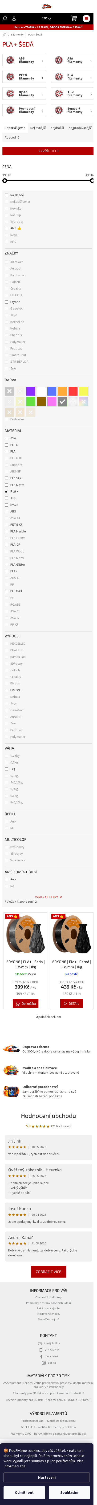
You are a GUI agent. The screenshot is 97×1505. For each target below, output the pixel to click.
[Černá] (9, 391)
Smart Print (18, 355)
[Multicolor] (83, 401)
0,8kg (14, 796)
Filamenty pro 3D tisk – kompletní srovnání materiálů (48, 1393)
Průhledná (17, 419)
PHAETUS (17, 650)
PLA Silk (15, 478)
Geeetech (17, 308)
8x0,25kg (16, 802)
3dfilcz (52, 1363)
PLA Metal (17, 558)
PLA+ (13, 571)
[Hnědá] (41, 401)
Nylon (14, 504)
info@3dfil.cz (52, 1343)
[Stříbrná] (9, 401)
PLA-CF (15, 544)
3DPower (17, 262)
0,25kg (15, 756)
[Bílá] (41, 391)
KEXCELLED (17, 643)
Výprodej (16, 221)
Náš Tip (15, 215)
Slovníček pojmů (48, 1319)
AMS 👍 (15, 228)
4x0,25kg (16, 782)
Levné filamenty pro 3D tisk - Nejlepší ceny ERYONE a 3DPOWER (48, 1400)
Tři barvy (16, 853)
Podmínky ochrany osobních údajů (48, 1303)
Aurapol (16, 268)
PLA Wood (17, 551)
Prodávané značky (48, 1314)
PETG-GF (16, 591)
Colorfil (15, 282)
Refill (13, 235)
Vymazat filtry (46, 897)
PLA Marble (18, 531)
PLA (13, 451)
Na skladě (17, 195)
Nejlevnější (38, 128)
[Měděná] (20, 412)
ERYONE (15, 690)
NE (12, 828)
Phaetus (16, 335)
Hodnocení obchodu (48, 1115)
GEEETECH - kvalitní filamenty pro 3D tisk (48, 1427)
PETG (14, 445)
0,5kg (14, 762)
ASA (13, 438)
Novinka (15, 208)
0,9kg (14, 789)
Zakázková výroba (49, 1308)
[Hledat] (4, 18)
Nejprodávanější (80, 128)
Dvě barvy (17, 847)
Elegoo (15, 683)
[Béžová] (30, 412)
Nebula (15, 328)
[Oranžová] (62, 391)
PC (12, 598)
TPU (13, 498)
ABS (13, 511)
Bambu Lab (18, 275)
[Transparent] (73, 401)
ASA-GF (15, 518)
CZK (44, 18)
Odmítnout (24, 1492)
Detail (74, 1003)
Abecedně (12, 137)
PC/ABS (15, 604)
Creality (16, 288)
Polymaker (18, 342)
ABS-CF (15, 578)
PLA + (14, 491)
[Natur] (20, 391)
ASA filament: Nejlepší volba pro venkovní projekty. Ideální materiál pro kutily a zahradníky (48, 1385)
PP (12, 584)
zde (22, 1466)
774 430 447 (52, 1350)
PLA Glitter (17, 564)
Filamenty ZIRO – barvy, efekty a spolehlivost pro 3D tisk (48, 1433)
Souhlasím (69, 1492)
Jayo (14, 315)
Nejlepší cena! (20, 201)
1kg (13, 769)
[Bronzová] (9, 412)
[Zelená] (30, 401)
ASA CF (15, 611)
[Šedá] (62, 401)
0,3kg (14, 776)
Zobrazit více (48, 1271)
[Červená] (73, 391)
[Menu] (86, 18)
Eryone (15, 302)
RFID (13, 241)
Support (16, 465)
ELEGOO (16, 295)
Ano (13, 821)
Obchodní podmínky (48, 1297)
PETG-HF (16, 458)
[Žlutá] (83, 391)
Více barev (17, 860)
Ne (12, 886)
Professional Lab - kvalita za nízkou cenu (48, 1420)
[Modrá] (52, 391)
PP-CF (14, 624)
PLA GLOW (17, 538)
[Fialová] (30, 391)
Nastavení (47, 1477)
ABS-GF (15, 471)
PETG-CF (16, 524)
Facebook (52, 1356)
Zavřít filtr (49, 151)
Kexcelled (17, 322)
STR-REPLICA (19, 361)
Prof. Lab (16, 348)
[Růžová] (52, 401)
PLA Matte (17, 485)
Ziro (13, 368)
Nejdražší (57, 128)
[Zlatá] (20, 401)
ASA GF (15, 618)
